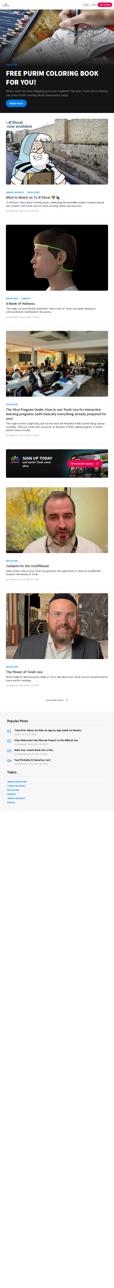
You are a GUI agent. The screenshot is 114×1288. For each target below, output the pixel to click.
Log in (93, 4)
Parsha (11, 802)
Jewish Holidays (15, 192)
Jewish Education (17, 781)
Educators (33, 192)
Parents (26, 298)
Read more (16, 103)
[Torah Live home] (6, 5)
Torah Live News (16, 785)
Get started (105, 4)
